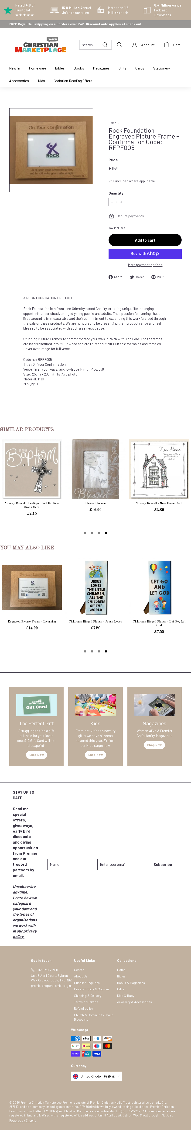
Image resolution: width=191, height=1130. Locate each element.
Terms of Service (86, 1002)
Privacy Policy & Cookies (92, 989)
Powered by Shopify (22, 1120)
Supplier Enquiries (87, 983)
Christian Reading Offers (73, 80)
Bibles (60, 68)
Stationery (161, 68)
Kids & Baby (125, 996)
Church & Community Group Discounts (94, 1017)
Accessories (19, 80)
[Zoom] (51, 150)
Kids (41, 80)
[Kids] (95, 705)
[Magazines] (154, 705)
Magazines (101, 68)
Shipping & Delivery (88, 996)
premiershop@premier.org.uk (52, 985)
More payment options (145, 265)
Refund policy (83, 1008)
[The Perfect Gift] (36, 705)
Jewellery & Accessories (134, 1002)
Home (112, 123)
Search (79, 970)
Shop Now (36, 755)
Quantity (116, 193)
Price (113, 159)
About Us (81, 976)
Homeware (37, 68)
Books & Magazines (131, 983)
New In (14, 68)
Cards (139, 68)
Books (79, 68)
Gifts (122, 68)
